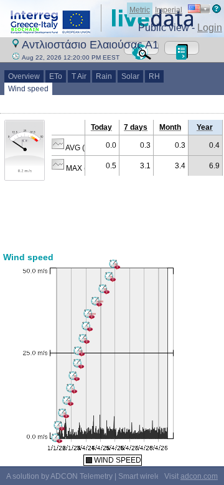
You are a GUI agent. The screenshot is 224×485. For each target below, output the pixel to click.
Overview (24, 76)
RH (154, 76)
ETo (55, 76)
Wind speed (28, 88)
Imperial (168, 10)
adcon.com (199, 476)
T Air (79, 76)
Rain (104, 76)
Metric (139, 10)
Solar (130, 76)
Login (209, 27)
